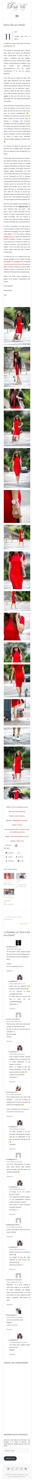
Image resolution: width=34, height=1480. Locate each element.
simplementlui (11, 1092)
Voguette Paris (23, 206)
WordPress (23, 1476)
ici (24, 807)
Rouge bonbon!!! (9, 880)
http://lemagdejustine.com (15, 966)
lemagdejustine (11, 946)
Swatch (16, 231)
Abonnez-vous (10, 1458)
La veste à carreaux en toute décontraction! (13, 918)
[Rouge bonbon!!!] (9, 876)
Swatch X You (8, 236)
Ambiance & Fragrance (13, 1279)
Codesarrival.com (12, 1325)
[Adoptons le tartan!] (21, 876)
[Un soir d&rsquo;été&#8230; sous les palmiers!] (9, 892)
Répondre (10, 971)
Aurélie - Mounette (12, 1019)
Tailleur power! (25, 923)
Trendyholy (13, 1474)
